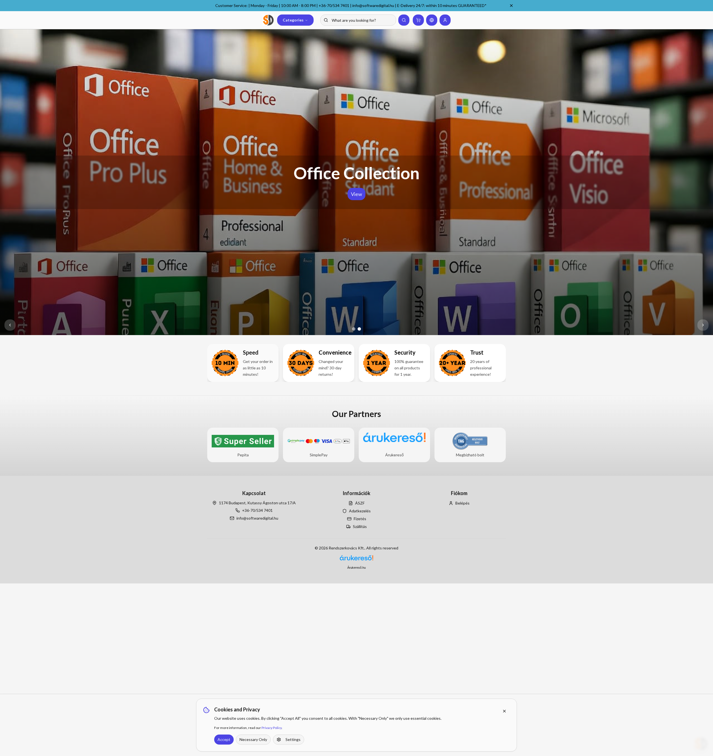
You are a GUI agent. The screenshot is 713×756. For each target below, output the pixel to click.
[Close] (511, 5)
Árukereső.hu (356, 567)
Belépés (462, 503)
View (356, 194)
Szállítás (360, 526)
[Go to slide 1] (353, 329)
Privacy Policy (272, 728)
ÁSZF (360, 503)
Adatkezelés (360, 510)
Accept (224, 739)
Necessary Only (253, 739)
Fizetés (360, 518)
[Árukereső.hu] (356, 559)
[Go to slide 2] (359, 329)
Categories (293, 20)
